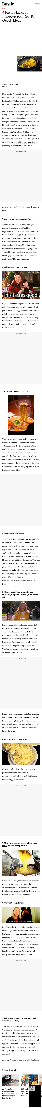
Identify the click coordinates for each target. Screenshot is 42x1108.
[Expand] (31, 1087)
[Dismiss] (38, 1087)
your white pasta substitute (24, 142)
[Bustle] (8, 4)
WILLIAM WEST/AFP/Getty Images (41, 64)
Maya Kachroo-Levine (11, 85)
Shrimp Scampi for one (14, 903)
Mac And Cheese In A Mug (15, 739)
